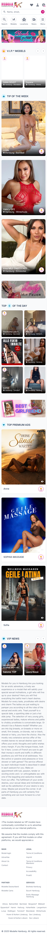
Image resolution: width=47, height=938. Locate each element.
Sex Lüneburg (35, 914)
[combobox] (23, 12)
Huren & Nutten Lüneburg (17, 914)
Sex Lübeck (34, 918)
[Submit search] (42, 12)
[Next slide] (43, 51)
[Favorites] (31, 5)
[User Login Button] (37, 5)
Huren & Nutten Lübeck (18, 918)
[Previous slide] (38, 51)
